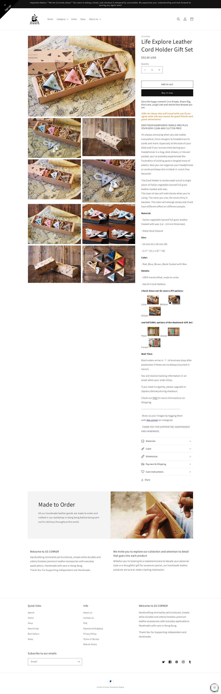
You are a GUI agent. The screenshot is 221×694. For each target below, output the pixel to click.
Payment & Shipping (93, 628)
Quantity (145, 64)
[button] (62, 19)
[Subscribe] (78, 661)
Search (31, 612)
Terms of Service (91, 639)
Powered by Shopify (117, 687)
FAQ (155, 398)
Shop (30, 623)
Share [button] (147, 479)
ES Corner (106, 687)
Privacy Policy (89, 633)
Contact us (88, 617)
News (30, 639)
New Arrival (33, 628)
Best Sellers (33, 633)
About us (87, 612)
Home (31, 617)
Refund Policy (90, 644)
